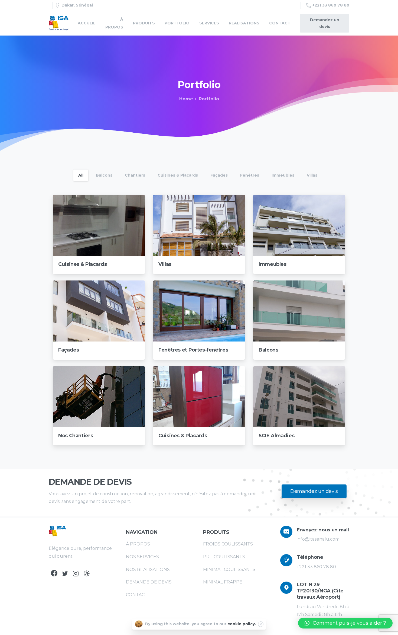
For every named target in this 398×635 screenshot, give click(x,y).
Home (186, 98)
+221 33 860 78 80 (330, 5)
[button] (345, 623)
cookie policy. (241, 623)
